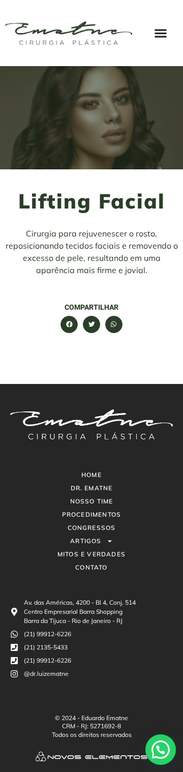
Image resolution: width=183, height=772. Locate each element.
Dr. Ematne (92, 488)
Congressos (92, 527)
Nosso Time (91, 501)
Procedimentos (91, 514)
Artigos (85, 541)
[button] (161, 33)
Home (91, 475)
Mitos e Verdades (91, 554)
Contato (91, 567)
